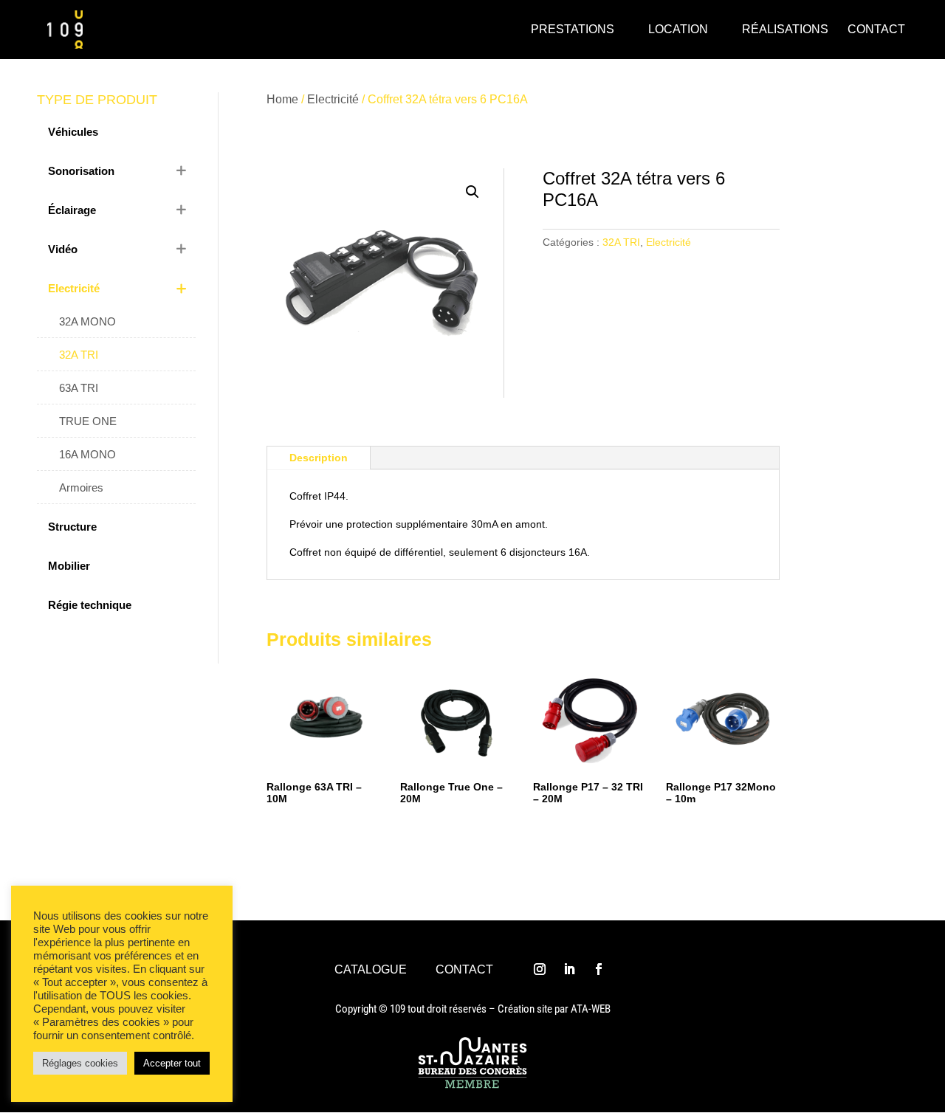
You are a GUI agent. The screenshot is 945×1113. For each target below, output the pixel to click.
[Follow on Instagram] (539, 969)
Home (282, 99)
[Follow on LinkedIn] (569, 969)
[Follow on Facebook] (599, 969)
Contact (464, 969)
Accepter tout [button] (172, 1063)
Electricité (333, 99)
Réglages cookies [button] (80, 1063)
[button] (472, 192)
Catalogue (370, 969)
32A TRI (621, 242)
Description (318, 458)
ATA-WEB (591, 1009)
